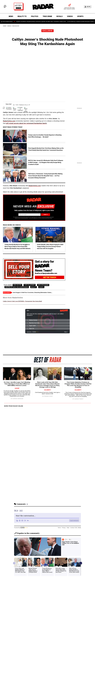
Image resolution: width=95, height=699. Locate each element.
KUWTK (41, 287)
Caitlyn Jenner (29, 285)
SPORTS (80, 16)
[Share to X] (14, 108)
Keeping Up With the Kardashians (16, 287)
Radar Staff (8, 104)
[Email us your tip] (19, 10)
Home (4, 25)
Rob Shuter (15, 25)
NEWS (11, 16)
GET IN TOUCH (49, 277)
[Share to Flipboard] (20, 108)
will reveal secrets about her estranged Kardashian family (26, 123)
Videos (9, 25)
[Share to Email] (25, 108)
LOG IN (88, 6)
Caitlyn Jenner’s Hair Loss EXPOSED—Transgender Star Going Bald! (22, 301)
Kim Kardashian (43, 285)
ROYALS (59, 16)
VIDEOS (70, 16)
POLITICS (34, 16)
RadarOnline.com (9, 121)
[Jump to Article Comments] (4, 108)
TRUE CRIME (47, 16)
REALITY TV (22, 16)
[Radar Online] (43, 6)
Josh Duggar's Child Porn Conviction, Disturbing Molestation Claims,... (32, 292)
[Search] (5, 7)
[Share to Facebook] (9, 108)
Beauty (33, 287)
